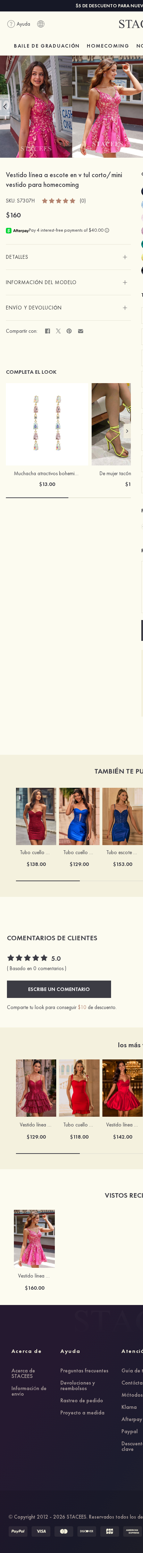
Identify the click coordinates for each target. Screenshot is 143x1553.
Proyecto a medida (82, 1413)
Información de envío (29, 1391)
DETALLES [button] (17, 257)
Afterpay (131, 1419)
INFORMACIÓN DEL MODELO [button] (41, 282)
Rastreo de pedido (81, 1401)
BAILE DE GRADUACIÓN (47, 45)
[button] (5, 106)
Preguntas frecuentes (84, 1371)
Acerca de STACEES (23, 1374)
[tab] (68, 257)
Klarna (129, 1407)
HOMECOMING (108, 45)
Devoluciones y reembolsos (77, 1386)
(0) (83, 201)
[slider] (59, 200)
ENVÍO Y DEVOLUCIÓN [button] (34, 307)
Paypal (129, 1432)
